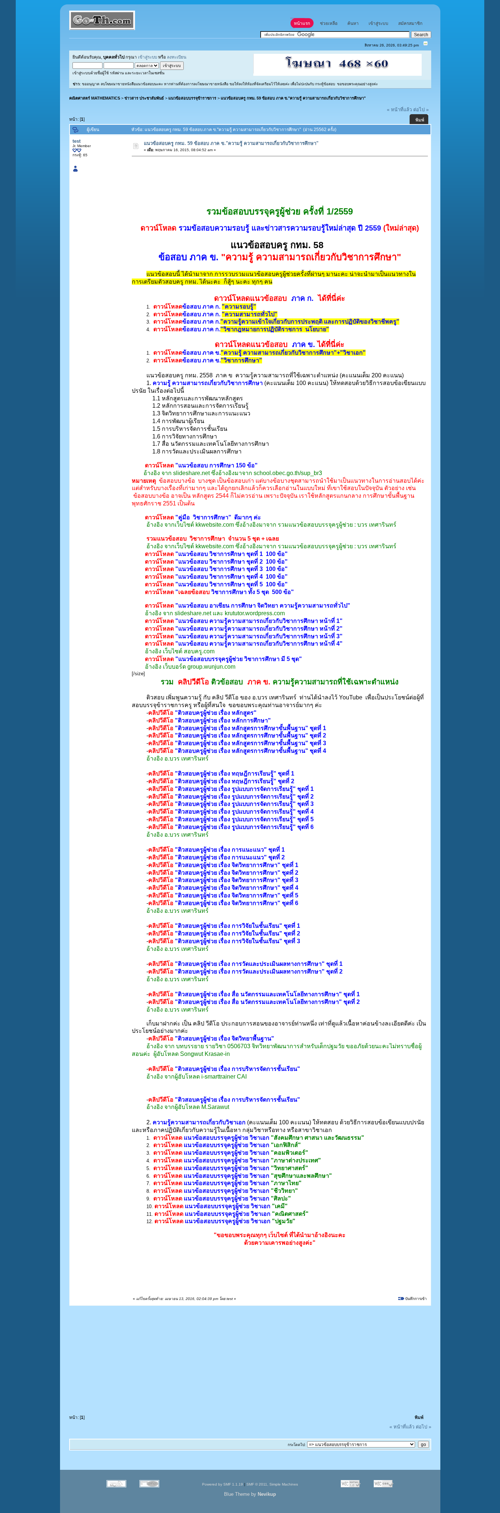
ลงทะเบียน (176, 57)
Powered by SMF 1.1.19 (222, 1484)
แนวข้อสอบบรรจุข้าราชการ (192, 98)
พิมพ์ (419, 120)
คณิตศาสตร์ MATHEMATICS (94, 98)
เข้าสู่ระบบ (147, 57)
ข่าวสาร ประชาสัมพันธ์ (144, 98)
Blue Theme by (250, 1494)
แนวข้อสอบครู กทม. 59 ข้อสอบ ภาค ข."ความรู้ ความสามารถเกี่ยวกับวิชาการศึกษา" (293, 98)
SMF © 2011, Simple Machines (272, 1484)
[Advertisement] (266, 176)
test (76, 141)
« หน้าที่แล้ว (399, 109)
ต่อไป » (421, 109)
